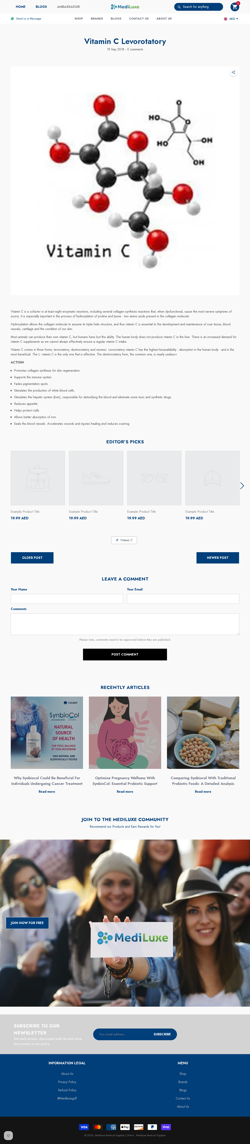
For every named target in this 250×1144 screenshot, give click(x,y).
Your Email (134, 589)
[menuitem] (21, 7)
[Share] (233, 72)
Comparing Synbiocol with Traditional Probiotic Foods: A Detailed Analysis (203, 780)
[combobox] (203, 7)
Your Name (19, 589)
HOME (21, 6)
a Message (34, 18)
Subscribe (162, 1034)
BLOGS (41, 6)
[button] (234, 7)
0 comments (134, 49)
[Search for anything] (198, 7)
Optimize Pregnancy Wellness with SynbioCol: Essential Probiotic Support (125, 780)
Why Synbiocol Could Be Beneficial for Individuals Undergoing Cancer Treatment (47, 780)
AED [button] (232, 19)
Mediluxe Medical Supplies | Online (115, 1135)
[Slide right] (242, 486)
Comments (19, 609)
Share (233, 72)
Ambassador (68, 6)
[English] (225, 19)
